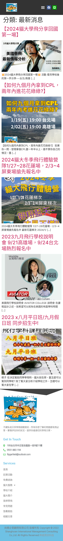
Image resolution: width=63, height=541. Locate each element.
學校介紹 (7, 490)
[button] (43, 7)
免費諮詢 (7, 480)
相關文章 (7, 516)
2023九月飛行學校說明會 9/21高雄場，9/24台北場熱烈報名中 (30, 243)
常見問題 (7, 506)
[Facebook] (49, 7)
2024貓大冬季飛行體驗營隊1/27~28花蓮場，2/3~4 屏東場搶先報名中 (31, 166)
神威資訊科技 (46, 535)
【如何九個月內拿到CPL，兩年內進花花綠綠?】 (31, 88)
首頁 (5, 469)
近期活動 (7, 474)
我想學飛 (7, 500)
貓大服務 (7, 485)
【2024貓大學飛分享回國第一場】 (30, 32)
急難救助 (7, 511)
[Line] (54, 7)
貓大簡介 (7, 495)
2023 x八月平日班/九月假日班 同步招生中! (30, 320)
